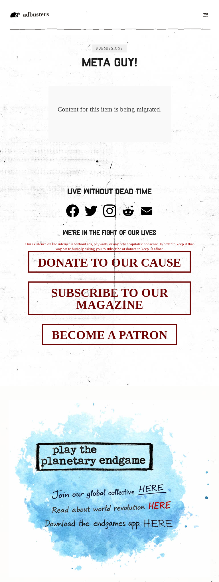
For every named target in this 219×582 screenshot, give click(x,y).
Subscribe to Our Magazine (109, 298)
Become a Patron (109, 335)
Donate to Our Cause (109, 262)
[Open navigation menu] (205, 15)
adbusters (36, 14)
